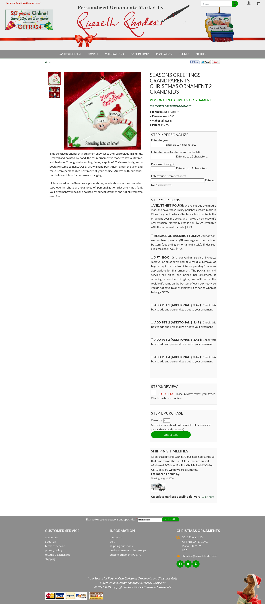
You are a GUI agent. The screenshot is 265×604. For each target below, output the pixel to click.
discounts (116, 537)
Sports (93, 54)
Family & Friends (70, 54)
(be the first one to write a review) (170, 105)
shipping (50, 559)
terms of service (55, 546)
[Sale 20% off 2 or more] (35, 20)
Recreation (164, 54)
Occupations (140, 54)
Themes (184, 54)
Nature (201, 54)
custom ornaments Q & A (125, 554)
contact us (51, 537)
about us (50, 541)
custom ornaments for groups (128, 550)
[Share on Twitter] (204, 63)
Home (48, 62)
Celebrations (114, 54)
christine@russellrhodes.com (199, 556)
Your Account (248, 3)
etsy (112, 541)
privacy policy (53, 550)
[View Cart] (258, 3)
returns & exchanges (57, 554)
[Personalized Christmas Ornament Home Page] (132, 21)
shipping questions (121, 546)
